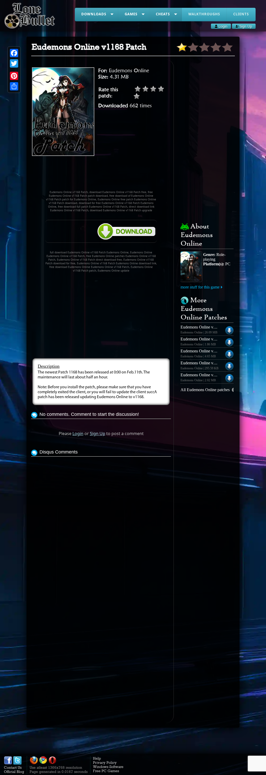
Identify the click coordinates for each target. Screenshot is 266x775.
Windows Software (108, 767)
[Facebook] (14, 53)
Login (77, 433)
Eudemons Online (129, 70)
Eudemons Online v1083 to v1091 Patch (214, 351)
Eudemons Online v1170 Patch (206, 363)
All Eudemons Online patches (205, 390)
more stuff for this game (200, 287)
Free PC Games (106, 771)
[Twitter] (14, 63)
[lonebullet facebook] (8, 763)
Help (97, 758)
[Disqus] (101, 523)
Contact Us (13, 767)
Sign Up (97, 433)
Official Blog (14, 772)
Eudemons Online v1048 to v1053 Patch (214, 339)
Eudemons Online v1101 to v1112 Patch (214, 327)
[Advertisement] (125, 175)
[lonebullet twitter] (17, 763)
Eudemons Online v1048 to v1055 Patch (214, 375)
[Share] (14, 86)
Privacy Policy (105, 762)
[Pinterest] (14, 76)
